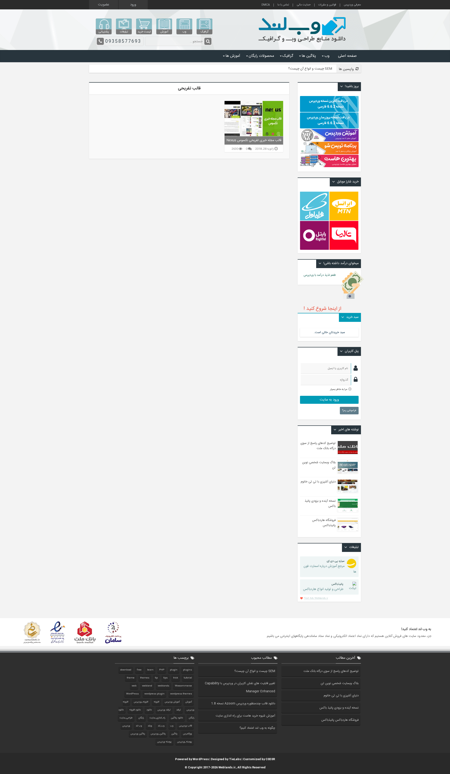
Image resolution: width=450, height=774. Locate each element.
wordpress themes (181, 694)
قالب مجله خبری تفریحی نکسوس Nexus (253, 140)
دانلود (149, 710)
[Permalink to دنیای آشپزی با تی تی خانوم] (348, 486)
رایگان (141, 718)
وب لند (139, 726)
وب (327, 56)
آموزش (188, 702)
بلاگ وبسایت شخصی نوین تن (340, 683)
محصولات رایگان (261, 56)
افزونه (156, 702)
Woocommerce (183, 686)
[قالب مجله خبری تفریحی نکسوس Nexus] (254, 118)
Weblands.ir (227, 767)
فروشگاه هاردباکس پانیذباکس (324, 523)
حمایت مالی (304, 5)
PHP (161, 670)
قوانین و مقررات (327, 5)
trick (175, 678)
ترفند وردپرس (164, 710)
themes (144, 678)
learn (150, 670)
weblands (163, 686)
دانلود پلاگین (177, 718)
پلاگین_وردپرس (158, 734)
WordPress (132, 694)
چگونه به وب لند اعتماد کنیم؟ (257, 728)
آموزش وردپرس (172, 702)
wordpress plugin (154, 694)
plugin (173, 670)
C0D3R (270, 759)
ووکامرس (187, 734)
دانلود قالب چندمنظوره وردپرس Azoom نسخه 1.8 (243, 703)
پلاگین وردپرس (138, 734)
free (139, 670)
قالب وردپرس (185, 726)
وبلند (150, 726)
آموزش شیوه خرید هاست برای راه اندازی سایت (245, 715)
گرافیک (287, 56)
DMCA (266, 5)
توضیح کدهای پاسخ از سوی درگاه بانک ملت (318, 446)
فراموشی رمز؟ (349, 410)
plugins (187, 670)
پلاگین (174, 734)
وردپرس (126, 726)
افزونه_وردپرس (141, 702)
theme (131, 678)
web (134, 686)
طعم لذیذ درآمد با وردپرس (322, 275)
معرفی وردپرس (352, 5)
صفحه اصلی (347, 56)
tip (156, 678)
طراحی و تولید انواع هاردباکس (323, 587)
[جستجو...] (207, 41)
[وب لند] (303, 44)
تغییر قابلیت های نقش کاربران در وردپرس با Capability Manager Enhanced (240, 687)
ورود (133, 5)
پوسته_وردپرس (184, 742)
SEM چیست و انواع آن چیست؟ (310, 69)
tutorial (188, 678)
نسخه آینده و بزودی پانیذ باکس (339, 707)
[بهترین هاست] (329, 166)
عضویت (103, 5)
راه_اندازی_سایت (157, 718)
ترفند (178, 710)
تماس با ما (283, 5)
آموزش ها (232, 56)
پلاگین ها (309, 56)
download (125, 670)
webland (147, 686)
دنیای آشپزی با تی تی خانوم (318, 481)
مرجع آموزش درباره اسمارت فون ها (330, 567)
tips (165, 678)
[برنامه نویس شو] (329, 152)
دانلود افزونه (135, 710)
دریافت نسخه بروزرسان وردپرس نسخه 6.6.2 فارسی (328, 120)
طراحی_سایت (126, 718)
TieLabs (235, 759)
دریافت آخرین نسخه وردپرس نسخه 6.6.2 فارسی (328, 104)
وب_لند (161, 726)
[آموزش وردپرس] (329, 140)
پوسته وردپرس (164, 742)
